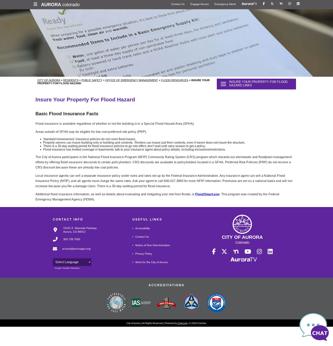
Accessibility (142, 228)
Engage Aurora (199, 4)
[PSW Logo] (116, 303)
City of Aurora (48, 80)
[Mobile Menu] (36, 4)
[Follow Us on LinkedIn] (298, 4)
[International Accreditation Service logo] (141, 303)
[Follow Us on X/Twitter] (272, 4)
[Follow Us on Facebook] (264, 4)
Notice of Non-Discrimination (152, 245)
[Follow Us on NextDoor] (281, 4)
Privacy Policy (143, 253)
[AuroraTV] (249, 3)
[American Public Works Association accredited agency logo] (191, 303)
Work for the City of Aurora (151, 262)
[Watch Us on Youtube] (248, 251)
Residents (70, 80)
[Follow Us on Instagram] (289, 4)
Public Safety (92, 80)
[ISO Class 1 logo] (166, 303)
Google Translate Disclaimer (67, 268)
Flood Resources (174, 80)
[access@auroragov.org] (70, 251)
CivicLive (182, 323)
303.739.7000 (71, 239)
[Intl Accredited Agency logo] (216, 303)
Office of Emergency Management (131, 80)
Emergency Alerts (225, 4)
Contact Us (178, 4)
